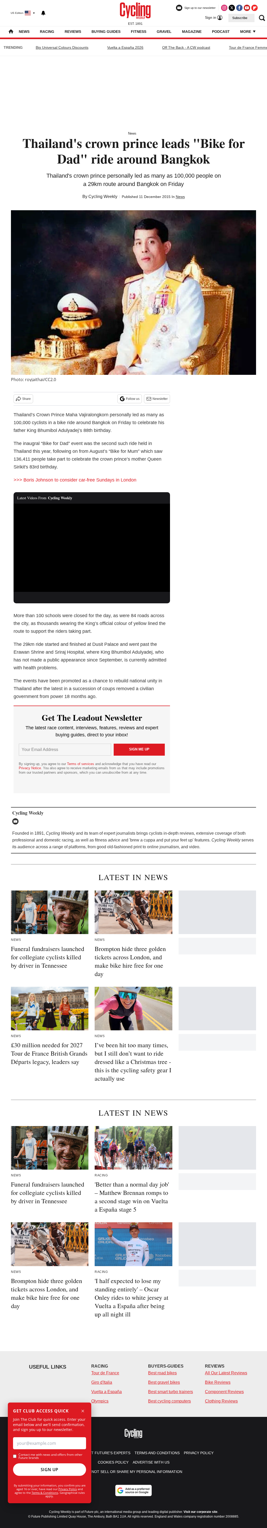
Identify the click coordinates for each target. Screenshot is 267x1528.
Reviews (73, 31)
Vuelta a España (106, 1391)
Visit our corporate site (200, 1512)
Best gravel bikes (164, 1382)
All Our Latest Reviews (226, 1373)
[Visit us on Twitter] (232, 8)
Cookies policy (113, 1462)
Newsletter (160, 399)
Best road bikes (162, 1373)
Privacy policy (199, 1453)
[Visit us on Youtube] (247, 8)
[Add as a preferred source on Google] (133, 1490)
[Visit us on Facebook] (239, 8)
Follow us (132, 399)
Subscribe (239, 18)
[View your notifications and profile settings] (43, 13)
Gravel (164, 31)
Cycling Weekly (102, 196)
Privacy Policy (67, 1489)
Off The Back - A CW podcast (186, 47)
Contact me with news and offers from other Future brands (50, 1456)
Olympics (99, 1401)
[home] (11, 32)
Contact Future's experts (103, 1453)
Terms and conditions (157, 1453)
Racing (47, 31)
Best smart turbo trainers (170, 1391)
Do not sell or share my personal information (133, 1472)
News (24, 31)
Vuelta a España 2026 (125, 47)
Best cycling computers (169, 1401)
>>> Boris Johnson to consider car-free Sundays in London (75, 480)
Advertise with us (151, 1462)
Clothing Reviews (221, 1401)
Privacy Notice (30, 768)
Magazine (192, 31)
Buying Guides (106, 31)
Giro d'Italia (101, 1382)
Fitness (138, 31)
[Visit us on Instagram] (224, 8)
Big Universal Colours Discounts (62, 47)
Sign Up (49, 1469)
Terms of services (81, 764)
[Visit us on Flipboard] (254, 8)
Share (26, 399)
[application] (92, 548)
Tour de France (105, 1373)
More (246, 31)
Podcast (221, 31)
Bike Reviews (217, 1382)
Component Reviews (224, 1391)
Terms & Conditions (45, 1493)
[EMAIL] (16, 821)
